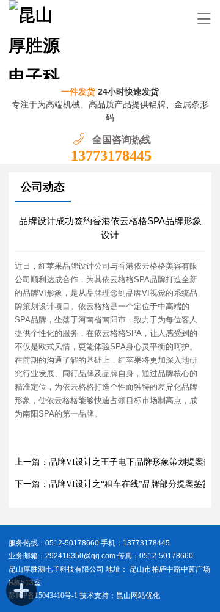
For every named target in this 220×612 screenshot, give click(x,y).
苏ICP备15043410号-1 (44, 595)
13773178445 (111, 156)
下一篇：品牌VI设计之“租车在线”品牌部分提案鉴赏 (113, 484)
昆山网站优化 (138, 595)
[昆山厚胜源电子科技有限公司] (37, 39)
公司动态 (43, 187)
